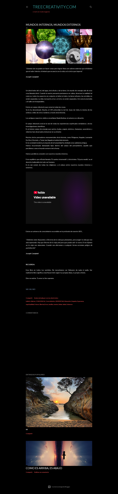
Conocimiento (50, 301)
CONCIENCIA (40, 301)
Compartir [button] (29, 298)
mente (56, 304)
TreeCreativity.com (54, 6)
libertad (42, 304)
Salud (64, 304)
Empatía (74, 301)
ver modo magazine (44, 12)
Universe (69, 304)
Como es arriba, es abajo (44, 468)
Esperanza (80, 301)
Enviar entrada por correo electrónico (46, 298)
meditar (51, 304)
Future (37, 304)
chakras (32, 301)
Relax (60, 304)
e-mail (35, 12)
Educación (67, 301)
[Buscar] (90, 6)
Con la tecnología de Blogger (61, 487)
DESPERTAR (60, 301)
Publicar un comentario (41, 472)
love (46, 304)
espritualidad (30, 304)
